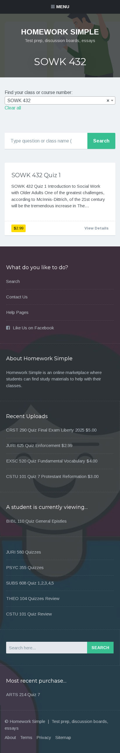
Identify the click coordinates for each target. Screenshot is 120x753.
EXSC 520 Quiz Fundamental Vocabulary (45, 460)
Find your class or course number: (39, 92)
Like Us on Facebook (33, 327)
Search (13, 281)
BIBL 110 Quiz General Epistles (36, 521)
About (10, 737)
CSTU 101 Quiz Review (29, 613)
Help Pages (17, 312)
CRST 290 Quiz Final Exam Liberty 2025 (45, 429)
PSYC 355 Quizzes (25, 567)
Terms (26, 737)
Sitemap (63, 737)
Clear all (13, 107)
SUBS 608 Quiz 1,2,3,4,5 (30, 582)
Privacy (43, 737)
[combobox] (60, 100)
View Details (96, 228)
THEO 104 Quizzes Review (32, 598)
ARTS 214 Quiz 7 (23, 694)
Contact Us (17, 296)
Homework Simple (60, 31)
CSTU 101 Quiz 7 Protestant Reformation (46, 476)
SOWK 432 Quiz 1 (36, 175)
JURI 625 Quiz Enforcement (33, 445)
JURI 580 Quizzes (23, 551)
